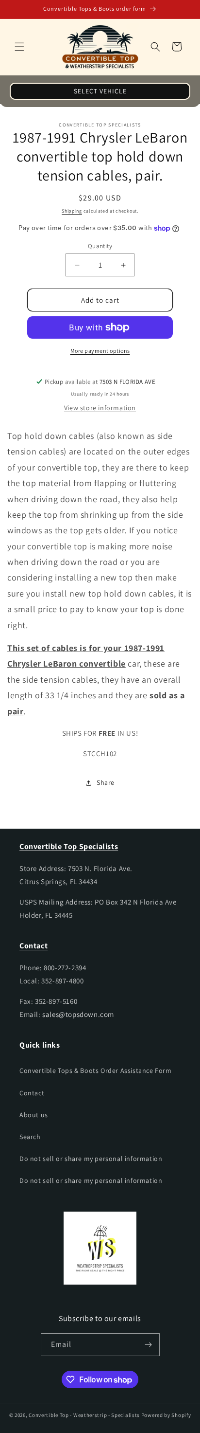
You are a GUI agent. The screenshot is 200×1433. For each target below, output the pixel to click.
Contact (31, 1092)
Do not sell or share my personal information (90, 1158)
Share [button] (106, 782)
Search (30, 1136)
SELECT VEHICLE (100, 91)
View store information (100, 407)
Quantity (100, 246)
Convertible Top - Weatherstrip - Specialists (84, 1415)
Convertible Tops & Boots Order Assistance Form (95, 1070)
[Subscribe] (148, 1344)
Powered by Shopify (166, 1415)
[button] (19, 46)
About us (33, 1114)
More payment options (100, 350)
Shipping (72, 211)
